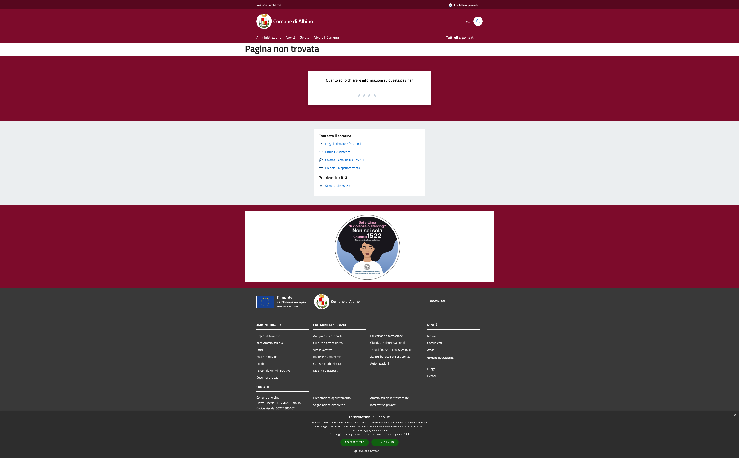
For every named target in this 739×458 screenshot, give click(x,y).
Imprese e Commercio (327, 356)
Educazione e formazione (386, 335)
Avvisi (431, 349)
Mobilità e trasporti (325, 370)
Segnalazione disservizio (329, 404)
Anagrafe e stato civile (328, 336)
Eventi (431, 375)
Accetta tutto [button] (354, 442)
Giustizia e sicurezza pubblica (389, 342)
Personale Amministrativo (273, 370)
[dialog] (369, 434)
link (407, 434)
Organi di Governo (268, 336)
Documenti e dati (267, 377)
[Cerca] (478, 21)
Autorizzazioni (379, 363)
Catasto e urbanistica (327, 363)
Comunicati (434, 343)
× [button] (734, 415)
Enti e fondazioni (267, 356)
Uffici (259, 349)
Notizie (431, 336)
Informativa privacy (383, 404)
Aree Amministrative (270, 343)
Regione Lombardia (268, 5)
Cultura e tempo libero (328, 343)
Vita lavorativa (322, 349)
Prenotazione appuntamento (332, 398)
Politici (260, 363)
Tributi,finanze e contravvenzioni (391, 349)
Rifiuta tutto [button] (385, 442)
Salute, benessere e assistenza (390, 356)
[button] (369, 451)
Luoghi (431, 368)
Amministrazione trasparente (389, 398)
